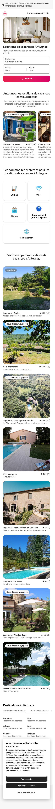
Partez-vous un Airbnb (37, 13)
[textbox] (14, 70)
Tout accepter (27, 779)
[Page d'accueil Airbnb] (5, 13)
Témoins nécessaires (26, 786)
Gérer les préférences (27, 792)
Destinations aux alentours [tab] (14, 710)
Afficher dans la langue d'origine (18, 6)
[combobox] (26, 61)
